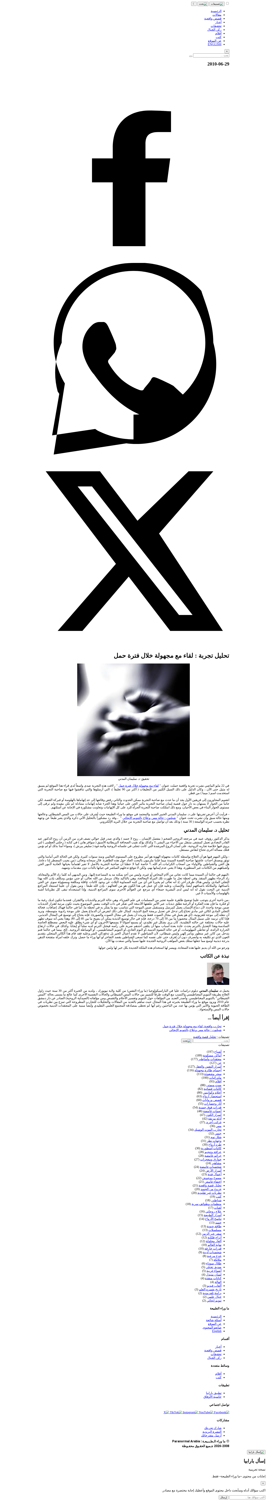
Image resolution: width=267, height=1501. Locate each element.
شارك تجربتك (212, 1428)
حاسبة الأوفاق (212, 1396)
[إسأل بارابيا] (256, 1452)
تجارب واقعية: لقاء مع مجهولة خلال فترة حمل (192, 1026)
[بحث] (203, 4)
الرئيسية (216, 1316)
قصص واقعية (212, 1350)
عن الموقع (214, 1323)
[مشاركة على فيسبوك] (133, 261)
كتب (218, 1377)
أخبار (218, 1346)
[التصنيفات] (217, 4)
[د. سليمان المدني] (218, 983)
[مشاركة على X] (133, 645)
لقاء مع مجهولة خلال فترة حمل (138, 785)
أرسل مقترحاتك (211, 1435)
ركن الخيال (214, 1357)
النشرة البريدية (211, 1431)
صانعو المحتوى (211, 1327)
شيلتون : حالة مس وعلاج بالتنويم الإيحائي (149, 818)
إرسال (223, 1497)
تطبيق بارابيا (213, 1393)
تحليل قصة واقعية (204, 1036)
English (216, 1331)
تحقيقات (216, 1354)
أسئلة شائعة (213, 1320)
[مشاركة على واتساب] (133, 453)
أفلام (218, 1373)
